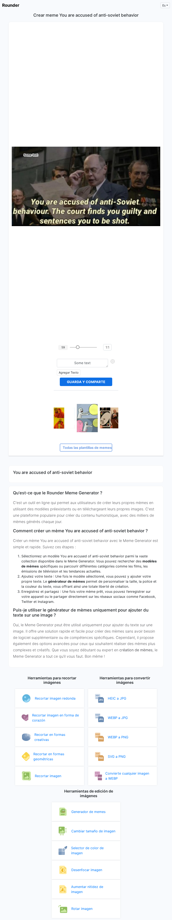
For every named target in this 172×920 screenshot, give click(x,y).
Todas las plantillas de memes (87, 447)
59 (63, 347)
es (163, 5)
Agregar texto (68, 372)
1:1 (107, 347)
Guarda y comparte (86, 382)
